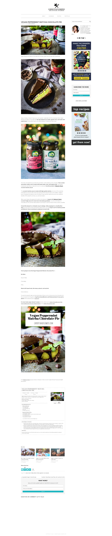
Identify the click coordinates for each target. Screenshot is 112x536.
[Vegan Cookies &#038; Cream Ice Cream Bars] (58, 452)
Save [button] (55, 403)
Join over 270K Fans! (81, 100)
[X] (85, 38)
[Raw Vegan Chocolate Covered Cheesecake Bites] (28, 452)
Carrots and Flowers (56, 6)
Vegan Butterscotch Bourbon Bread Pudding (31, 303)
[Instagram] (77, 38)
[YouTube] (83, 38)
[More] (30, 468)
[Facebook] (22, 468)
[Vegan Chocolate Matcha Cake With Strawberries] (43, 452)
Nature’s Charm (59, 186)
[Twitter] (27, 468)
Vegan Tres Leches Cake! (49, 303)
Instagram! (37, 298)
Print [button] (59, 403)
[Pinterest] (81, 38)
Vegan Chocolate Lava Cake (56, 302)
